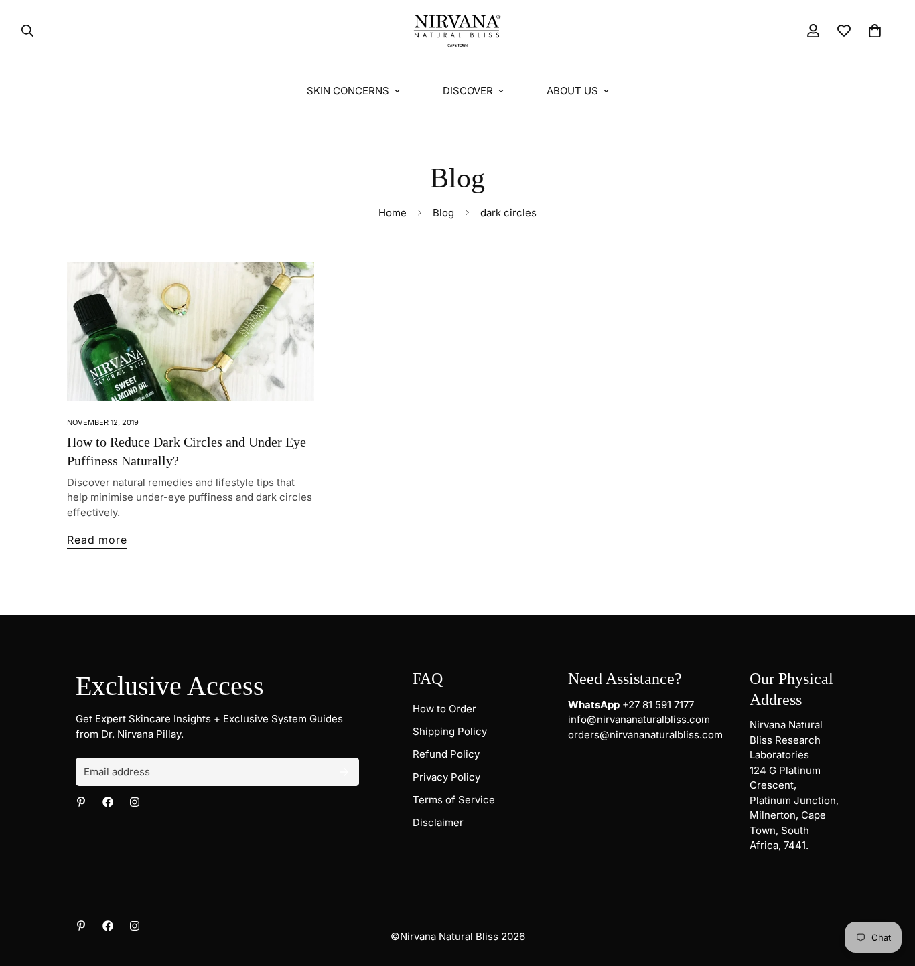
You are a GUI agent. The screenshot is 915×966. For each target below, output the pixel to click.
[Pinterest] (81, 802)
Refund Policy (446, 754)
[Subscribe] (344, 772)
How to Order (444, 708)
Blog (443, 212)
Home (392, 212)
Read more (97, 539)
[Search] (23, 31)
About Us (572, 90)
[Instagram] (134, 802)
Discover (468, 90)
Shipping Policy (450, 731)
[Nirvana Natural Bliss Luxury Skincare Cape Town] (457, 31)
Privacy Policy (446, 777)
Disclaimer (438, 822)
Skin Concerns (348, 90)
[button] (874, 30)
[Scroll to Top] (888, 893)
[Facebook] (107, 802)
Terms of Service (454, 799)
